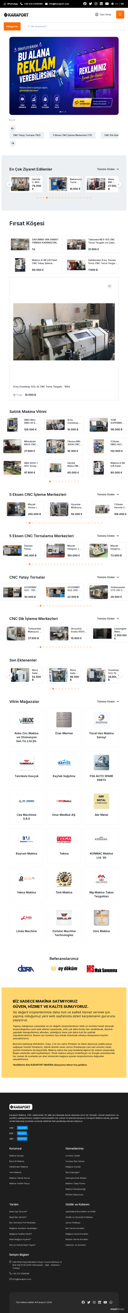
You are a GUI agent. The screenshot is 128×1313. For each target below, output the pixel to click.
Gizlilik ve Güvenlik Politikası (79, 1217)
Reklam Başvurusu (75, 1194)
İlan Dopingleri (72, 1172)
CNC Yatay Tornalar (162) (27, 135)
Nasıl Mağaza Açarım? (20, 1239)
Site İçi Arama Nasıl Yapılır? (22, 1245)
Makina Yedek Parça (19, 1183)
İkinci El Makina (16, 1161)
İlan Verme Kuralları (75, 1228)
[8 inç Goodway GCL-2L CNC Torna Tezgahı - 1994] (64, 338)
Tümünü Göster (106, 169)
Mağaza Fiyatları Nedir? (20, 1234)
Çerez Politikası (73, 1222)
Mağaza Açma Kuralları (77, 1234)
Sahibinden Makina (18, 1166)
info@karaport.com (21, 1279)
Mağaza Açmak (73, 1166)
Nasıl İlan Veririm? (18, 1217)
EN (122, 3)
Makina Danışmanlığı (76, 1189)
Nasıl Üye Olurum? (18, 1211)
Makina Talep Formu (75, 1183)
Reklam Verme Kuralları (77, 1239)
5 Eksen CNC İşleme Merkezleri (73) (72, 135)
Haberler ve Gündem (76, 1245)
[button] (37, 198)
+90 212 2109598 (20, 1273)
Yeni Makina (15, 1172)
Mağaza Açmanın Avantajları (23, 1228)
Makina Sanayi (16, 1155)
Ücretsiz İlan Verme (75, 1161)
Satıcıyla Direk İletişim (76, 1178)
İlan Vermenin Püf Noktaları (22, 1222)
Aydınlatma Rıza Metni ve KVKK (81, 1211)
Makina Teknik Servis (19, 1178)
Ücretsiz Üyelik (73, 1155)
